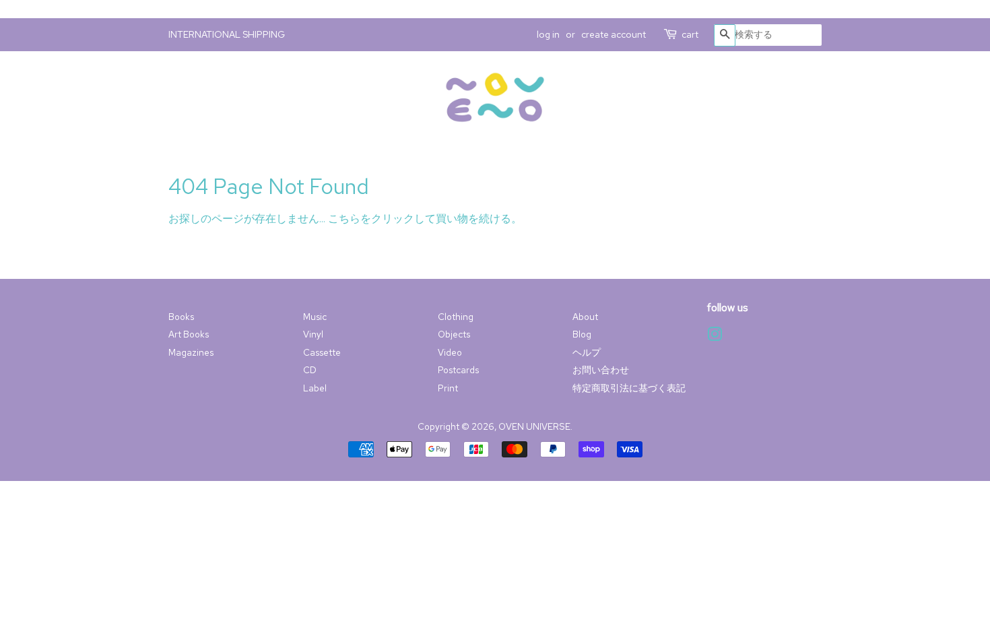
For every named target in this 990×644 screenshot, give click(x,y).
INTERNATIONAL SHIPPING (226, 34)
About (585, 317)
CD (310, 370)
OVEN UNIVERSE (534, 426)
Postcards (458, 370)
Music (315, 317)
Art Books (188, 334)
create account (613, 34)
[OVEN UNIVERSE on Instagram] (714, 337)
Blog (581, 334)
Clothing (455, 317)
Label (315, 388)
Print (448, 388)
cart (690, 34)
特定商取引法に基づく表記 (629, 388)
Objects (454, 334)
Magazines (190, 352)
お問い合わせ (600, 370)
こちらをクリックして (382, 219)
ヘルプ (586, 352)
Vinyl (313, 334)
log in (548, 34)
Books (181, 317)
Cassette (322, 352)
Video (450, 352)
